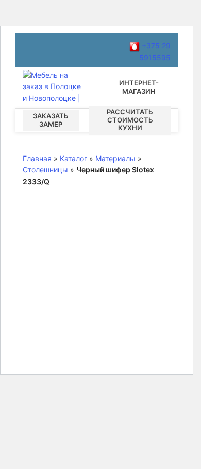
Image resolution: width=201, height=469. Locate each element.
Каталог (73, 158)
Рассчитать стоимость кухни (130, 120)
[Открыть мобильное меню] (97, 87)
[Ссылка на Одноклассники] (68, 43)
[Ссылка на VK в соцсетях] (93, 43)
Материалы (115, 158)
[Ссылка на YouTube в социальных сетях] (55, 43)
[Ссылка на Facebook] (31, 43)
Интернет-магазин (139, 87)
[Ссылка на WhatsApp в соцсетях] (80, 43)
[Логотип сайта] (55, 86)
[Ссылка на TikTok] (55, 57)
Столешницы (45, 169)
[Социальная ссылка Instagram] (43, 43)
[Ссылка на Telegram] (68, 57)
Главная (37, 158)
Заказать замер (51, 120)
